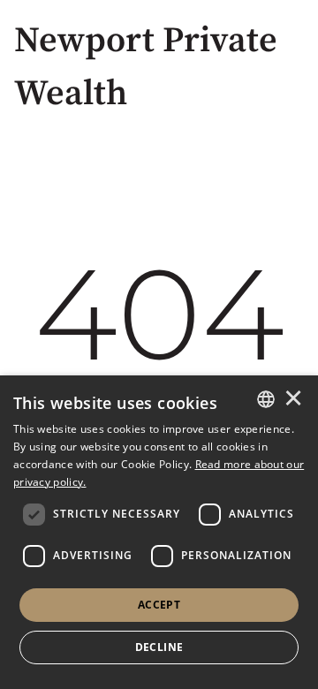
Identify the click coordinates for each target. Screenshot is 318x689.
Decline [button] (159, 647)
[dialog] (159, 532)
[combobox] (266, 399)
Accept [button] (159, 604)
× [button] (293, 399)
